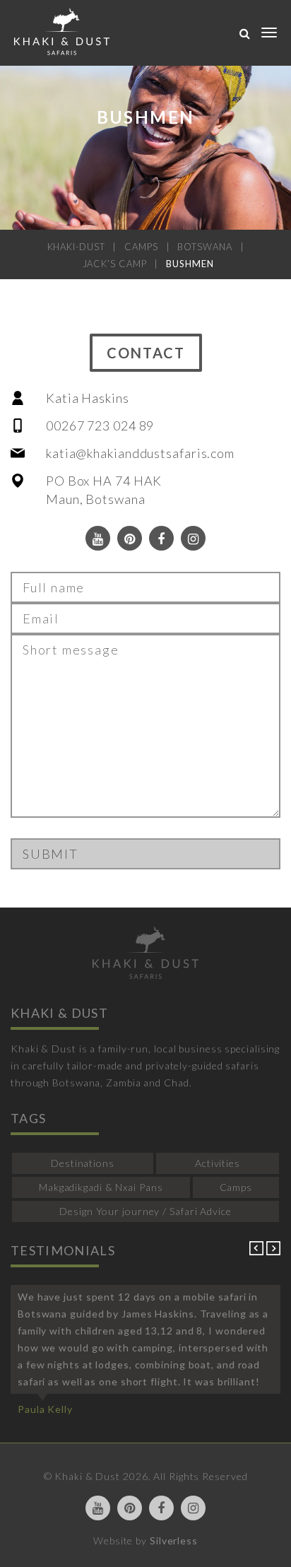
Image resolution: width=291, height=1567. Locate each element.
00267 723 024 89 (100, 425)
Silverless (174, 1540)
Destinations (82, 1163)
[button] (257, 1251)
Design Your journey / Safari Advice (145, 1211)
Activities (217, 1163)
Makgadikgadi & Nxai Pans (101, 1187)
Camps (236, 1187)
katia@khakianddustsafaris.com (140, 453)
